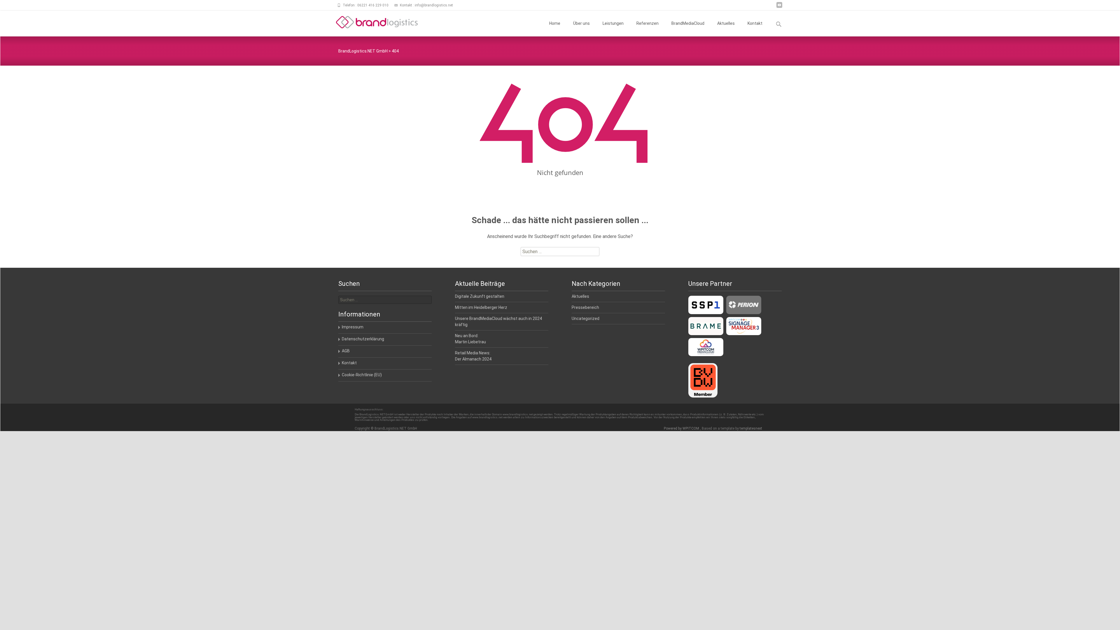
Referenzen (647, 23)
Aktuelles (726, 23)
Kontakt (755, 23)
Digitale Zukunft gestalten (479, 296)
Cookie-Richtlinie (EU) (362, 374)
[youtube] (779, 7)
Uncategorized (585, 318)
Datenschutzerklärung (363, 339)
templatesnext (751, 428)
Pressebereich (585, 307)
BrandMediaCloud (687, 23)
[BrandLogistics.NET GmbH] (372, 22)
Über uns (581, 23)
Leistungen (613, 23)
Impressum (352, 327)
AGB (346, 351)
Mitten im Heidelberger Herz (481, 307)
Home (554, 23)
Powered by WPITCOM (682, 428)
